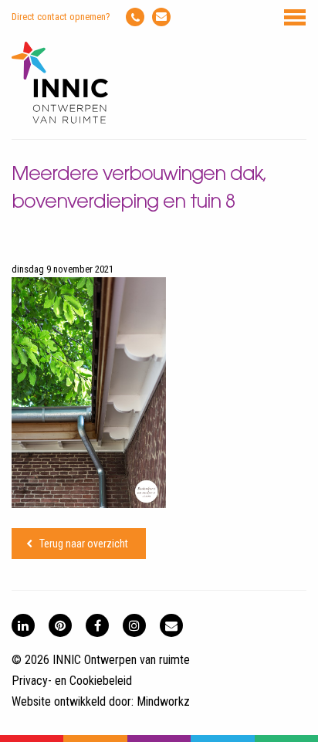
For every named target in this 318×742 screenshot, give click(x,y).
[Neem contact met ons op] (171, 625)
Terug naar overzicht (83, 543)
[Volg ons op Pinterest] (60, 625)
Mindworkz (163, 701)
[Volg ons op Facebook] (97, 625)
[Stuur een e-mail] (161, 17)
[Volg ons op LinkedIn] (23, 625)
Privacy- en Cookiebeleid (72, 680)
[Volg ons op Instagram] (134, 625)
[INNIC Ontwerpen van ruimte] (60, 120)
